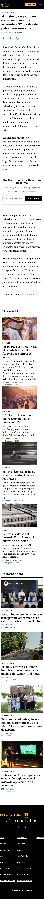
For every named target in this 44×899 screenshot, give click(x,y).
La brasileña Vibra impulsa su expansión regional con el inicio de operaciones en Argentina (20, 780)
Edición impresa (24, 868)
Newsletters (22, 862)
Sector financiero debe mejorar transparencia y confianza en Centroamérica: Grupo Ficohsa (21, 617)
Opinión (20, 850)
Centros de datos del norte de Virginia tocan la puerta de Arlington (18, 537)
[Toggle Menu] (40, 4)
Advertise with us (24, 881)
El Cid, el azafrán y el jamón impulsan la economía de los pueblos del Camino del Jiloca (20, 670)
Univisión (30, 294)
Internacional (8, 12)
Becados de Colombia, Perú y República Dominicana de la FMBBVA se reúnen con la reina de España (21, 724)
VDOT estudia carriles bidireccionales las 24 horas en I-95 (16, 418)
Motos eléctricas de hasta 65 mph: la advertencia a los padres (18, 475)
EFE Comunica (7, 625)
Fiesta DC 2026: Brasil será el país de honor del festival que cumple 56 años (19, 352)
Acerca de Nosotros (26, 874)
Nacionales (22, 838)
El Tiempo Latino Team (11, 33)
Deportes (21, 844)
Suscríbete (30, 4)
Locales (6, 343)
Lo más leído (22, 856)
